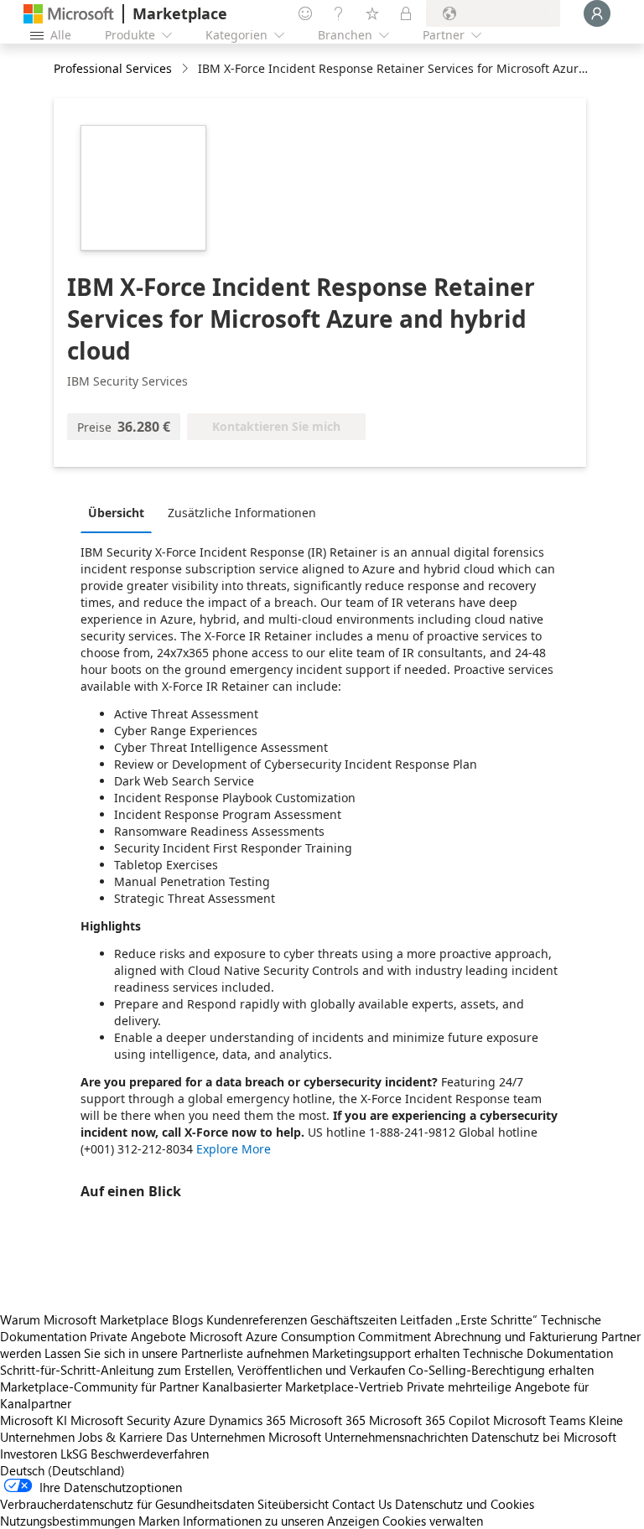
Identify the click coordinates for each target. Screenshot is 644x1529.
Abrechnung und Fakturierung (516, 1336)
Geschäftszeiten (353, 1319)
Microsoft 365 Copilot (429, 1420)
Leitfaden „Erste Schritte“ (469, 1319)
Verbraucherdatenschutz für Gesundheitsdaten (127, 1503)
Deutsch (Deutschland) (62, 1470)
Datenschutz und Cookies (464, 1503)
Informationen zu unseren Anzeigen (281, 1520)
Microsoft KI (33, 1420)
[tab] (120, 512)
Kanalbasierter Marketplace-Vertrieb (302, 1386)
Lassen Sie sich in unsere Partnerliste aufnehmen (176, 1353)
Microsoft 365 (327, 1420)
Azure (189, 1420)
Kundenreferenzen (256, 1319)
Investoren (28, 1453)
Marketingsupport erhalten (386, 1353)
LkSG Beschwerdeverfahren (134, 1453)
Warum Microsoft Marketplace (84, 1319)
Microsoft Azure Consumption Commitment (312, 1336)
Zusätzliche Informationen (242, 513)
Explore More (233, 1149)
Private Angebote (138, 1336)
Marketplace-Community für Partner (99, 1386)
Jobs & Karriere (120, 1436)
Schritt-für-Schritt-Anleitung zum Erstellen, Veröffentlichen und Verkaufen (202, 1369)
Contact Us (362, 1503)
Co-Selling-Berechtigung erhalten (501, 1369)
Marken (158, 1520)
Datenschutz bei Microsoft (543, 1436)
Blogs (187, 1319)
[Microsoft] (68, 13)
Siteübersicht (293, 1503)
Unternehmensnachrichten (396, 1436)
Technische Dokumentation (538, 1353)
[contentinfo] (186, 69)
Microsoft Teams (539, 1420)
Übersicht (116, 513)
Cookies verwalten (432, 1520)
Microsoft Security (120, 1420)
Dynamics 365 (247, 1420)
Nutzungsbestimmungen (67, 1520)
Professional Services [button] (113, 68)
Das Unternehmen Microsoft (243, 1436)
